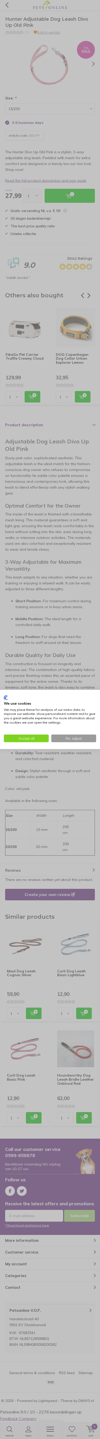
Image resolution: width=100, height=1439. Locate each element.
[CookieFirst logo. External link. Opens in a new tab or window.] (6, 697)
